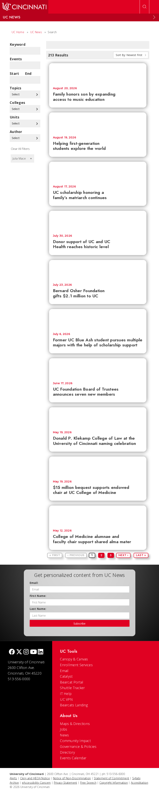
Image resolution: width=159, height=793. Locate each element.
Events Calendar (73, 758)
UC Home (18, 32)
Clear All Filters (20, 149)
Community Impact (75, 740)
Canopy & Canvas (74, 659)
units (14, 117)
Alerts (13, 778)
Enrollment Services (76, 665)
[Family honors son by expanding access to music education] (98, 73)
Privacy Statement (65, 782)
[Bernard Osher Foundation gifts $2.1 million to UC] (98, 270)
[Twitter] (19, 652)
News (64, 735)
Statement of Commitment (111, 778)
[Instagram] (26, 652)
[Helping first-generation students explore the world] (98, 122)
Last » (141, 555)
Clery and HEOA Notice (35, 778)
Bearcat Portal (71, 682)
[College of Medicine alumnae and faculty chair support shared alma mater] (98, 515)
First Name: (38, 596)
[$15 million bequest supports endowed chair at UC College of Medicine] (98, 466)
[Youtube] (33, 652)
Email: (34, 583)
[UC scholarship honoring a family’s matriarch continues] (98, 171)
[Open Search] (144, 7)
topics (15, 88)
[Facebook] (12, 652)
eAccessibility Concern (36, 782)
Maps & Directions (75, 723)
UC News (36, 32)
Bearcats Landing (74, 705)
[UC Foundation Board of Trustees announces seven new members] (98, 368)
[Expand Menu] (154, 17)
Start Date (14, 73)
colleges (17, 102)
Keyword (17, 44)
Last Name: (38, 609)
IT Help (66, 693)
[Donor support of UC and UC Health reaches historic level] (98, 220)
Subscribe (79, 623)
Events (16, 59)
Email (64, 670)
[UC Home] (24, 7)
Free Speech (88, 782)
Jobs (63, 729)
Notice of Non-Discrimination (72, 778)
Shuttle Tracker (72, 687)
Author (16, 131)
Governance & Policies (78, 746)
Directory (67, 752)
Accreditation (139, 782)
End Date (29, 73)
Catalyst (66, 676)
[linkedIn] (40, 652)
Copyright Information (113, 782)
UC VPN (66, 699)
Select (16, 94)
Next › (123, 555)
